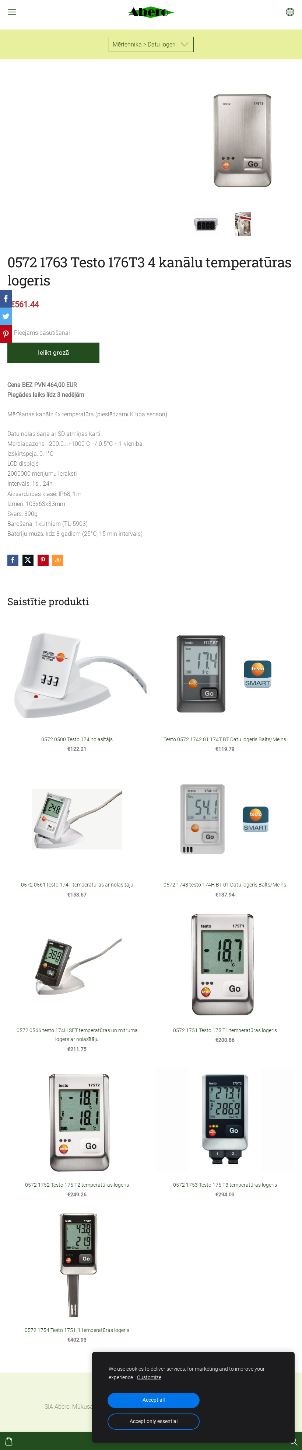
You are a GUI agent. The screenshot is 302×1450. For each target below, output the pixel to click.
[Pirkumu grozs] (9, 1441)
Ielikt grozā (53, 352)
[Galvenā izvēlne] (12, 12)
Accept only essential (154, 1421)
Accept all (154, 1400)
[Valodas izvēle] (290, 12)
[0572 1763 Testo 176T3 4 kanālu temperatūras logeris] (206, 224)
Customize (149, 1377)
